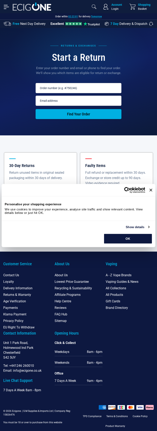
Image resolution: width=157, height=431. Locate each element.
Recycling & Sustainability (73, 288)
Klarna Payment (14, 314)
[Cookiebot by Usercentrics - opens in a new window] (127, 190)
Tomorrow (96, 16)
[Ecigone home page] (32, 6)
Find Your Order (78, 114)
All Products (114, 295)
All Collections (116, 288)
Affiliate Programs (68, 295)
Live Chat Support (18, 380)
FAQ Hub (61, 314)
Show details (135, 227)
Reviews (60, 308)
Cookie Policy (140, 416)
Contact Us (11, 275)
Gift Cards (113, 301)
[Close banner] (150, 190)
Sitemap (61, 321)
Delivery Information (18, 288)
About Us (61, 275)
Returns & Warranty (17, 295)
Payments (10, 308)
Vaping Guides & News (122, 282)
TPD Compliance (92, 416)
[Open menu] (6, 6)
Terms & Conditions (117, 416)
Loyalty (8, 282)
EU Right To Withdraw (19, 327)
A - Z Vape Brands (118, 275)
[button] (27, 266)
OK (128, 238)
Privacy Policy (13, 321)
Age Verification (14, 301)
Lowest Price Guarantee (72, 282)
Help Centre (63, 301)
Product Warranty (115, 426)
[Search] (94, 7)
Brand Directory (117, 308)
